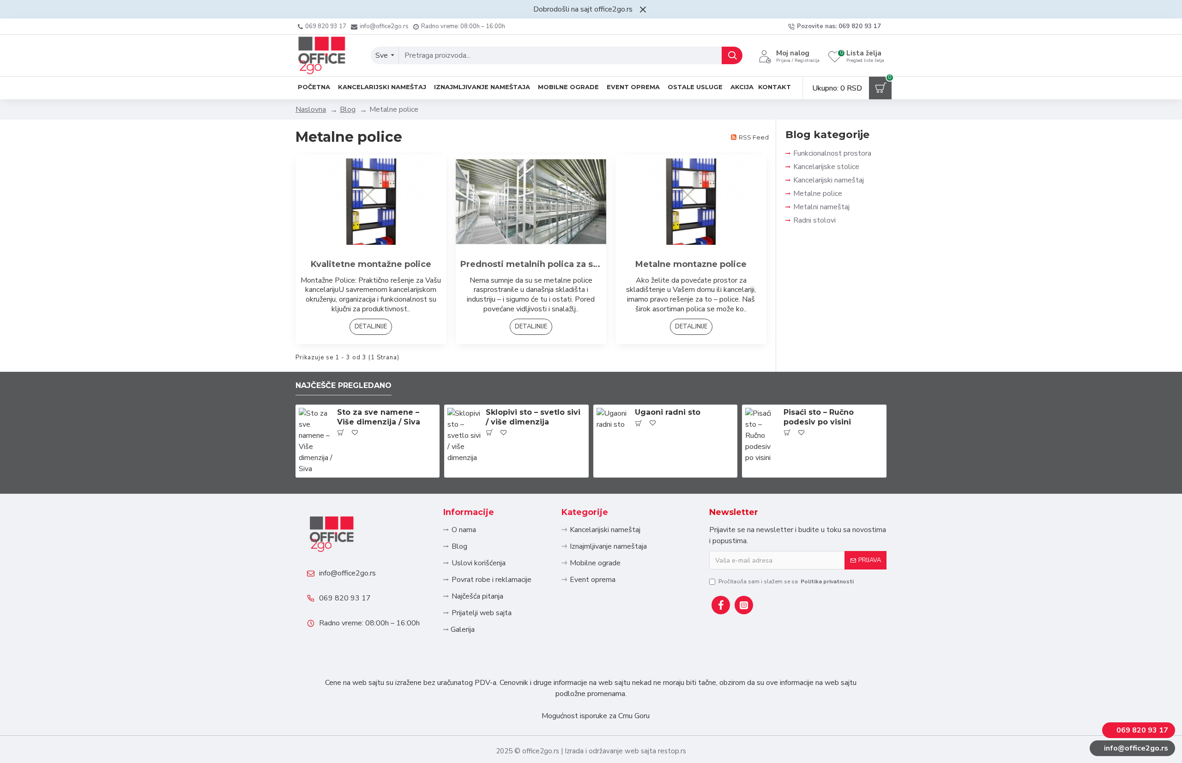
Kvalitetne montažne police (371, 264)
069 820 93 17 (345, 598)
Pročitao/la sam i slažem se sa (786, 581)
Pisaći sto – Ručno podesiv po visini (819, 417)
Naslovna (311, 109)
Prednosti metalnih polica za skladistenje (531, 264)
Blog (348, 109)
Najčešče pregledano (344, 385)
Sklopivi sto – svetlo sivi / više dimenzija (533, 417)
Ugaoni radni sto (667, 412)
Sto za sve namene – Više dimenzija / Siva (378, 417)
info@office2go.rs (347, 573)
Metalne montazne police (691, 264)
